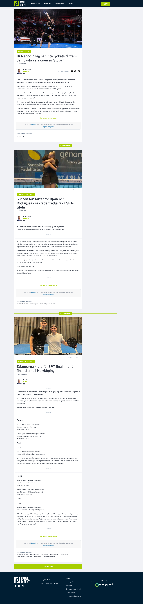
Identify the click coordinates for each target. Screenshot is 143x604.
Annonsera (69, 585)
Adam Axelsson (34, 555)
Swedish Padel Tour (25, 194)
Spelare (70, 4)
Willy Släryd (44, 555)
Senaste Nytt (48, 567)
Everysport (69, 582)
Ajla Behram (64, 555)
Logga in (105, 4)
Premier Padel (36, 4)
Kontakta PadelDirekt (73, 589)
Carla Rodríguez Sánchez (47, 304)
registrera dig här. (48, 127)
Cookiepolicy (70, 592)
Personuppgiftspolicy (73, 596)
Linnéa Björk (34, 304)
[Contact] (24, 73)
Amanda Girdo (54, 555)
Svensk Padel (59, 4)
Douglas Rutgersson (49, 556)
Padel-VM (47, 4)
